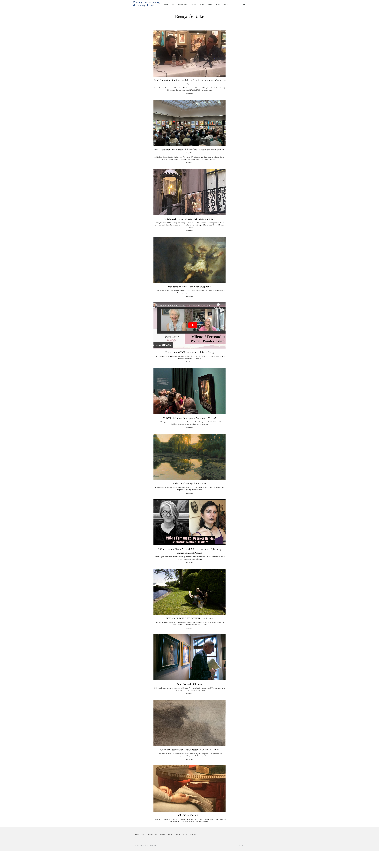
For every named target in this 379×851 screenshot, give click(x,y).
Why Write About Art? (189, 815)
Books (202, 4)
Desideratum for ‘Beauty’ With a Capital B (189, 286)
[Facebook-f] (239, 845)
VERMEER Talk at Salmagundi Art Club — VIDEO (189, 417)
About (218, 4)
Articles (193, 4)
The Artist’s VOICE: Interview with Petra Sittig (189, 352)
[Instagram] (243, 845)
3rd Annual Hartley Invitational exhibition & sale (189, 218)
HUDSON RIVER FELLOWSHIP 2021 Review (189, 618)
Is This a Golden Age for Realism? (189, 483)
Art (173, 4)
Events (210, 4)
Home (166, 4)
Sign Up (225, 4)
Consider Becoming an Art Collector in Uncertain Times (189, 749)
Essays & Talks (182, 4)
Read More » (189, 93)
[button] (244, 4)
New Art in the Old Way (189, 684)
